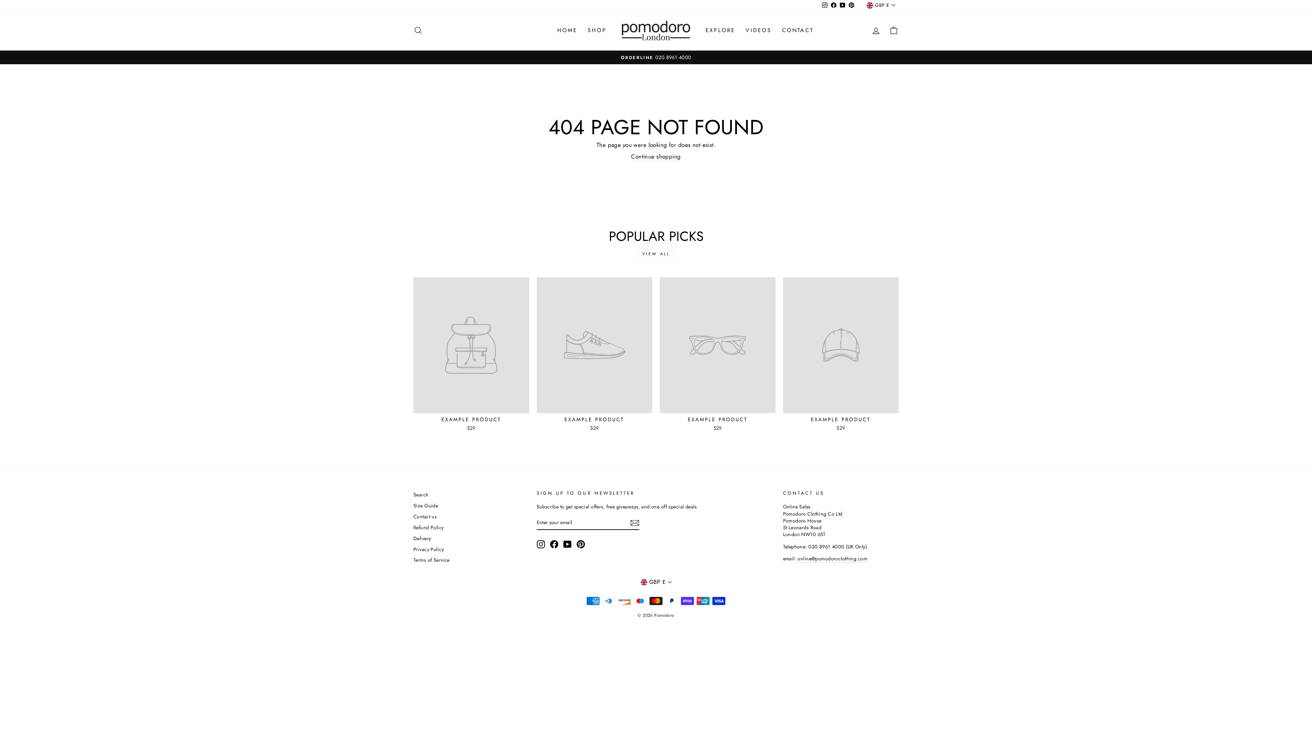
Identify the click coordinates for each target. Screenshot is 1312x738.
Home (567, 30)
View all (656, 254)
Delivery (422, 538)
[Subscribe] (634, 522)
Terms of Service (431, 560)
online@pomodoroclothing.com (832, 558)
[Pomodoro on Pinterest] (581, 544)
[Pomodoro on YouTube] (567, 544)
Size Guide (425, 505)
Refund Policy (428, 527)
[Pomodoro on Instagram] (541, 544)
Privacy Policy (428, 549)
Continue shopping (656, 157)
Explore (720, 30)
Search (421, 494)
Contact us (425, 516)
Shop (597, 30)
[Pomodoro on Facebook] (554, 544)
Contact (798, 30)
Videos (758, 30)
